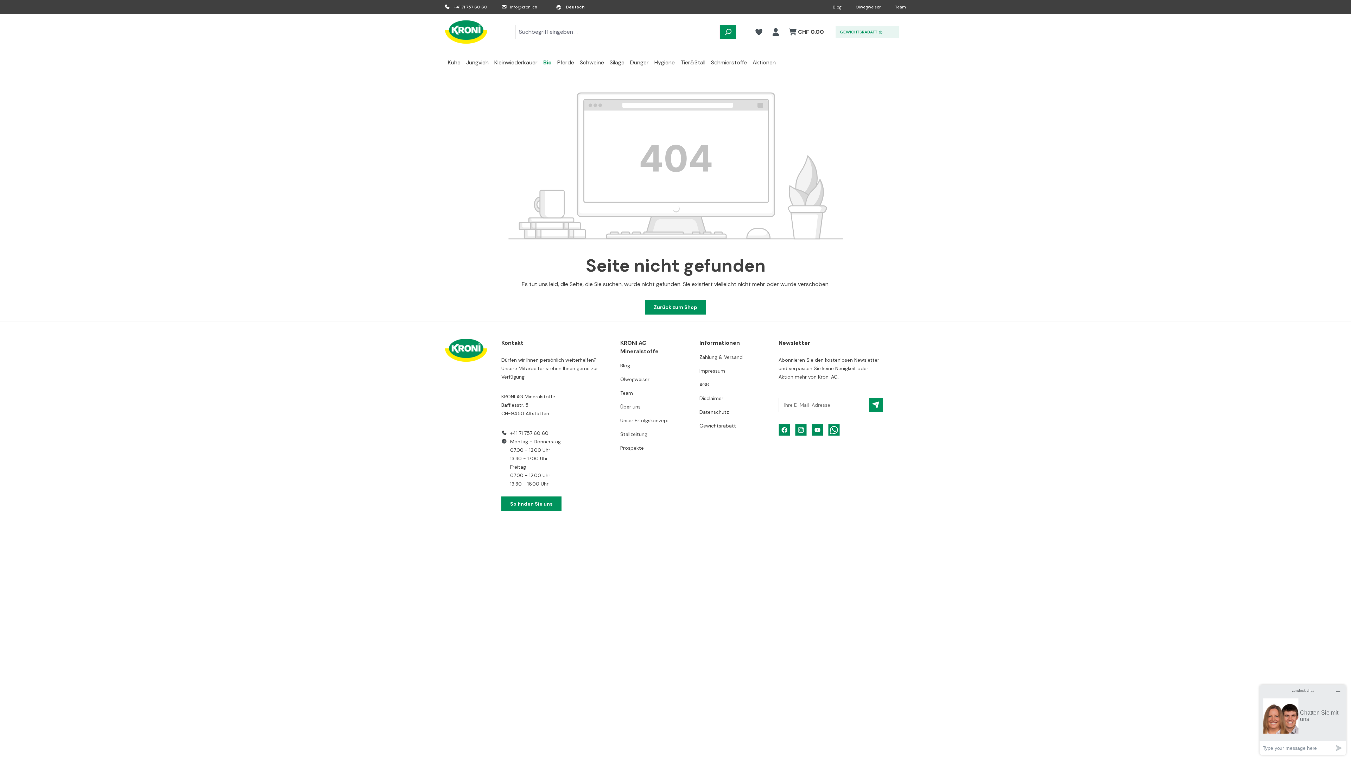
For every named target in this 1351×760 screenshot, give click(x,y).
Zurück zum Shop (675, 307)
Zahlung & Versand (721, 357)
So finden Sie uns (531, 504)
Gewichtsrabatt (717, 426)
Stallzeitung (633, 434)
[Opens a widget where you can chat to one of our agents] (1303, 720)
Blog (837, 7)
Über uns (630, 407)
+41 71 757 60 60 (470, 7)
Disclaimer (711, 398)
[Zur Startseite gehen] (466, 32)
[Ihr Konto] (775, 32)
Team (900, 7)
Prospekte (632, 448)
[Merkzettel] (758, 32)
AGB (704, 384)
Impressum (712, 371)
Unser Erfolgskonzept (644, 420)
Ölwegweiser (868, 7)
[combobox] (617, 32)
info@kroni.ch (523, 7)
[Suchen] (727, 32)
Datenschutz (714, 412)
